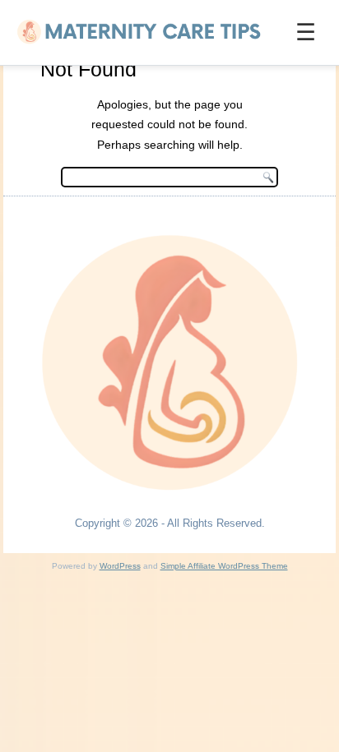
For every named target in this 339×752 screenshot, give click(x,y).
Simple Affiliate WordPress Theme (224, 565)
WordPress (120, 565)
